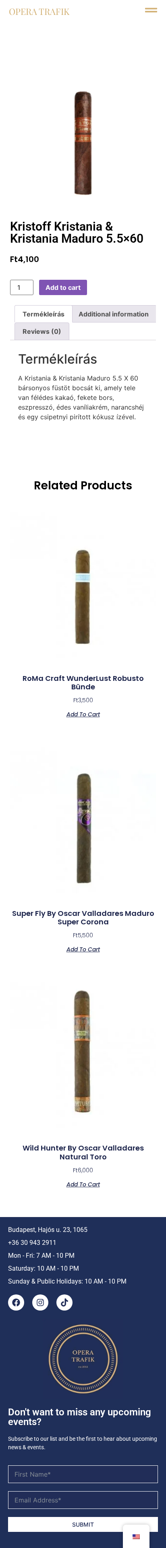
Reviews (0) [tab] (42, 331)
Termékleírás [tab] (43, 314)
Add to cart (63, 287)
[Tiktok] (64, 1302)
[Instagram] (40, 1302)
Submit (83, 1524)
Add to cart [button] (83, 713)
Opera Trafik (39, 11)
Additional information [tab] (114, 314)
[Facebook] (16, 1302)
